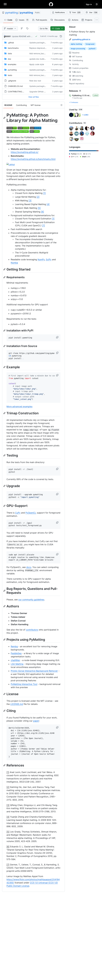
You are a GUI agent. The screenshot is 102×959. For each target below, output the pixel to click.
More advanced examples (19, 406)
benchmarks (13, 48)
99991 (8, 36)
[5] (39, 208)
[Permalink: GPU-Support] (5, 506)
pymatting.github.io (81, 39)
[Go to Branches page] (22, 28)
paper (36, 720)
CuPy (17, 512)
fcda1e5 (43, 36)
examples (12, 64)
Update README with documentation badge (31, 36)
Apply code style (36, 64)
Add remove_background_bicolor (43, 53)
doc (9, 59)
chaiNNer (15, 660)
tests (10, 75)
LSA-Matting (17, 664)
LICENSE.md (16, 704)
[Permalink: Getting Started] (5, 269)
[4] (48, 204)
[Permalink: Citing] (5, 711)
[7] (43, 225)
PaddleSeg (16, 653)
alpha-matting (76, 44)
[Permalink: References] (5, 765)
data (10, 53)
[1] (44, 193)
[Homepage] (51, 4)
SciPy (48, 259)
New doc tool (35, 81)
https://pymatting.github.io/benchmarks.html (33, 159)
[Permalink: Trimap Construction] (5, 413)
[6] (42, 211)
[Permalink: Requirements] (5, 277)
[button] (57, 337)
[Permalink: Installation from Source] (5, 346)
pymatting (11, 12)
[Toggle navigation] (5, 4)
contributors (32, 629)
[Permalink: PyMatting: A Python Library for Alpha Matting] (5, 118)
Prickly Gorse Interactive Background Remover (34, 671)
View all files (33, 97)
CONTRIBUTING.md (16, 91)
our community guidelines (31, 599)
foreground (90, 44)
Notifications (60, 12)
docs (28, 567)
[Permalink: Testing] (5, 455)
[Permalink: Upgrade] (5, 486)
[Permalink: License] (5, 694)
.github (11, 42)
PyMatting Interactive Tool (24, 684)
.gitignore (12, 81)
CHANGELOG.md (15, 86)
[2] (38, 196)
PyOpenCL (31, 512)
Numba (14, 262)
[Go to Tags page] (27, 28)
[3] (30, 200)
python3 (92, 49)
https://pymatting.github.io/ (24, 152)
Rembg (14, 646)
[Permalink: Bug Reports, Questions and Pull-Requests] (5, 591)
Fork (76, 12)
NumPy (41, 259)
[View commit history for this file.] (61, 36)
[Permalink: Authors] (5, 606)
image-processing (78, 49)
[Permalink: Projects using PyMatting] (5, 639)
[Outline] (61, 105)
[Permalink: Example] (5, 367)
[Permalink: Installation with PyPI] (5, 330)
